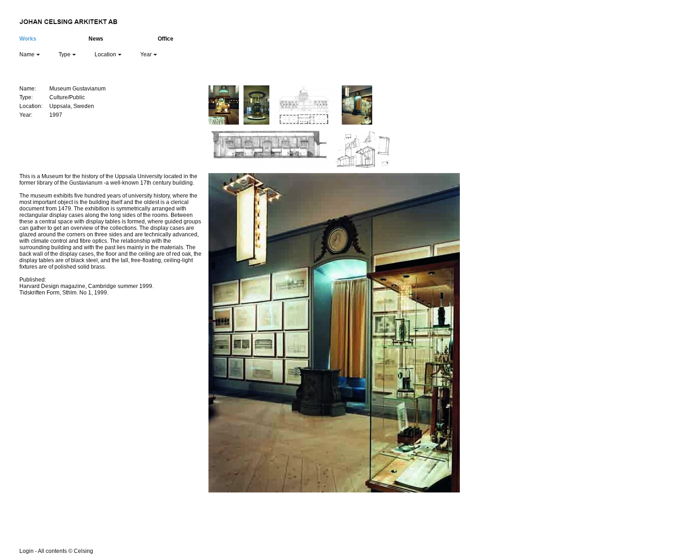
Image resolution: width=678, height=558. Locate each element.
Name (27, 54)
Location (106, 54)
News (96, 39)
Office (165, 39)
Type (65, 54)
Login (26, 551)
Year (146, 54)
